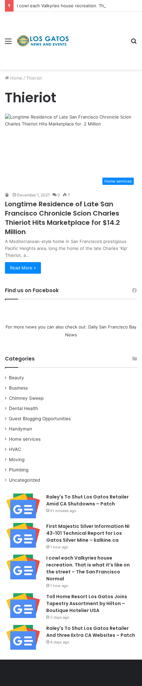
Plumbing (18, 469)
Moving (16, 459)
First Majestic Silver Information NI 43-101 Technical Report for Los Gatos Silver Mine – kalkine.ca (87, 533)
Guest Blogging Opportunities (40, 418)
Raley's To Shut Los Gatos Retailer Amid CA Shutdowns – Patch (87, 500)
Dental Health (23, 408)
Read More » (23, 267)
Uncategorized (24, 480)
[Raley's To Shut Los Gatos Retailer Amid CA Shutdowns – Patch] (23, 506)
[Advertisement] (97, 35)
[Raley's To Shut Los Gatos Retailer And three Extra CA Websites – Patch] (23, 637)
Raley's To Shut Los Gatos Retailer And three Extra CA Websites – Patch (90, 631)
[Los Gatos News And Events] (43, 41)
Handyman (20, 428)
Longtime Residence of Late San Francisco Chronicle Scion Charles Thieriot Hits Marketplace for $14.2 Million (62, 217)
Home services (25, 439)
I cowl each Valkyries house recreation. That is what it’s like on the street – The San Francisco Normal (88, 568)
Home (15, 78)
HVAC (15, 449)
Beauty (16, 377)
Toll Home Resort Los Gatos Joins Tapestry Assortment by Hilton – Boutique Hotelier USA (86, 603)
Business (18, 388)
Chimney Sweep (26, 398)
